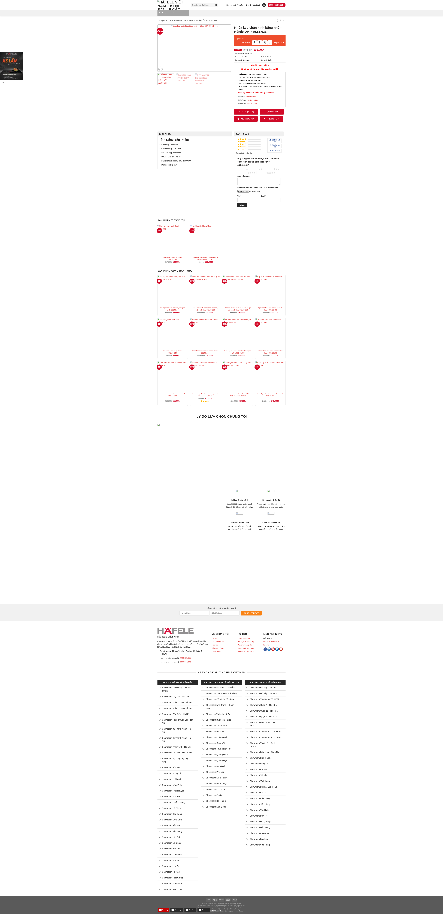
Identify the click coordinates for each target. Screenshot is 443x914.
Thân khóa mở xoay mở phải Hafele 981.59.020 (205, 352)
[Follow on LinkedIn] (277, 649)
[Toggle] (159, 687)
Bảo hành (256, 5)
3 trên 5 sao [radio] (269, 169)
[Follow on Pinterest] (273, 649)
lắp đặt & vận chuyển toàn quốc (254, 74)
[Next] (225, 48)
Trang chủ (162, 20)
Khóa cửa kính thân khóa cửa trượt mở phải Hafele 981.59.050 (238, 309)
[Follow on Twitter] (269, 649)
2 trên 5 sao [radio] (254, 169)
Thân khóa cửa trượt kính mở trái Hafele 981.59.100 (270, 352)
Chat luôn (192, 910)
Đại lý (248, 5)
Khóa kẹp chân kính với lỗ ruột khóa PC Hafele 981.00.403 (238, 395)
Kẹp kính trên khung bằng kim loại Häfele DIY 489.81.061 (205, 259)
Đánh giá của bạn (244, 176)
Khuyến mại (231, 5)
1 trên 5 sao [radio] (241, 169)
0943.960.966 (252, 100)
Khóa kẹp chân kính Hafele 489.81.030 (173, 259)
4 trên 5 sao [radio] (243, 173)
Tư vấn (240, 5)
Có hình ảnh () (276, 140)
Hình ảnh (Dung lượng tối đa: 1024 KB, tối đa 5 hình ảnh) (257, 187)
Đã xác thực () (275, 146)
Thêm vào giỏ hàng (246, 112)
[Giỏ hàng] (264, 5)
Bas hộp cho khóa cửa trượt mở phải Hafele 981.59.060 (237, 352)
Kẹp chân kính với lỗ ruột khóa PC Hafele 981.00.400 (270, 309)
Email (263, 196)
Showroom (205, 910)
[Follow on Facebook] (265, 649)
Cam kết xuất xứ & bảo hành (254, 77)
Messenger (178, 910)
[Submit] (216, 5)
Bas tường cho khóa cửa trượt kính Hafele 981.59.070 (205, 395)
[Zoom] (160, 69)
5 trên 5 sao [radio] (261, 173)
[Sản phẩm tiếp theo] (283, 20)
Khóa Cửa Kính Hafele (206, 20)
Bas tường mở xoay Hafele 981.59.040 (172, 352)
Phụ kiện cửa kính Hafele (181, 20)
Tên (239, 196)
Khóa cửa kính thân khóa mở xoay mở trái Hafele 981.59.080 (205, 309)
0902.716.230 (185, 658)
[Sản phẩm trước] (279, 20)
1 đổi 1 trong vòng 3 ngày (252, 83)
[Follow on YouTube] (281, 649)
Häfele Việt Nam (218, 911)
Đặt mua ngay (272, 112)
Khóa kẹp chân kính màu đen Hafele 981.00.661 (270, 395)
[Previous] (163, 48)
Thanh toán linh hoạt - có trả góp (251, 80)
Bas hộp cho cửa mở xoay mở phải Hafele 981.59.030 (172, 309)
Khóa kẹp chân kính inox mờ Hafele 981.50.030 (173, 395)
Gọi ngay (165, 910)
